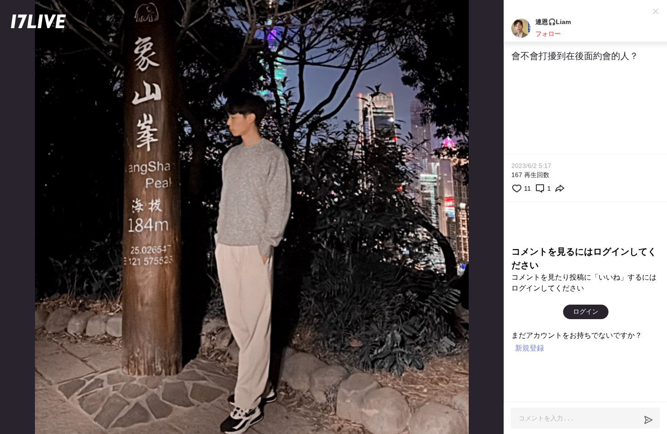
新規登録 (529, 348)
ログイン (585, 311)
